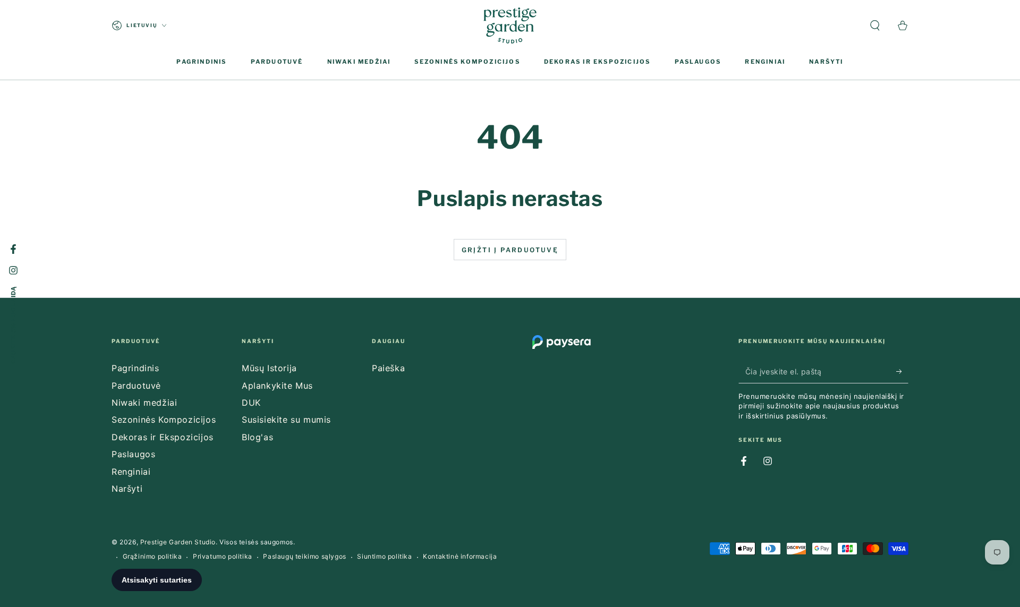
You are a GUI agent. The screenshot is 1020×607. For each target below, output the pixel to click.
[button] (875, 25)
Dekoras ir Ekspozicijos (163, 437)
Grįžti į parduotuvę (510, 250)
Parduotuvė (136, 385)
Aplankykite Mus (277, 385)
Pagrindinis (135, 368)
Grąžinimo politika (152, 556)
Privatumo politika (222, 556)
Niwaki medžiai (144, 402)
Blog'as (257, 437)
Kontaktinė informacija (460, 556)
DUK (251, 402)
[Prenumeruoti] (902, 371)
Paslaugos (133, 454)
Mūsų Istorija (269, 368)
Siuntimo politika (384, 556)
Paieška (388, 368)
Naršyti (127, 488)
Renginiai (131, 471)
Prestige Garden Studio (178, 542)
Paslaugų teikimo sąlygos (304, 556)
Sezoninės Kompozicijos (164, 419)
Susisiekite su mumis (286, 419)
